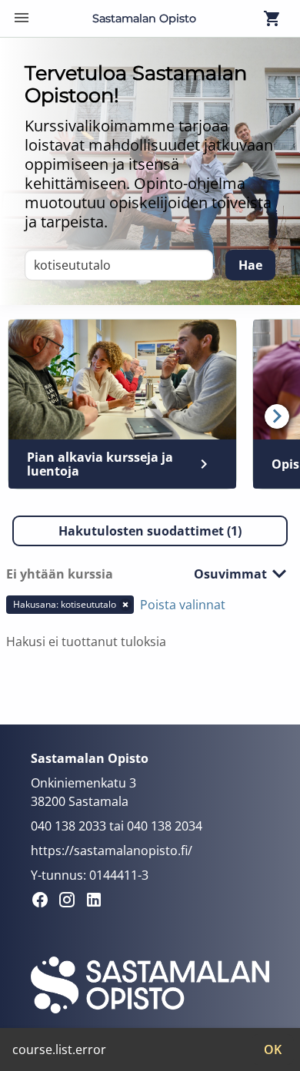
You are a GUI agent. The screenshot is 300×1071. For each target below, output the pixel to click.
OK (273, 1049)
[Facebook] (44, 902)
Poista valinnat (182, 604)
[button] (150, 531)
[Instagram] (71, 902)
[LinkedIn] (98, 902)
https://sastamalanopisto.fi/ (111, 850)
